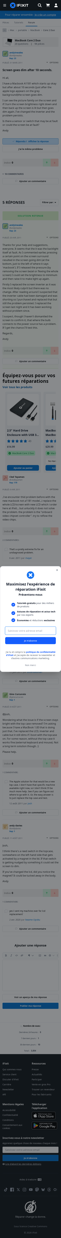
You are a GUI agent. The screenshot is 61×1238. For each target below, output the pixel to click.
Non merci (30, 664)
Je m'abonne (30, 640)
